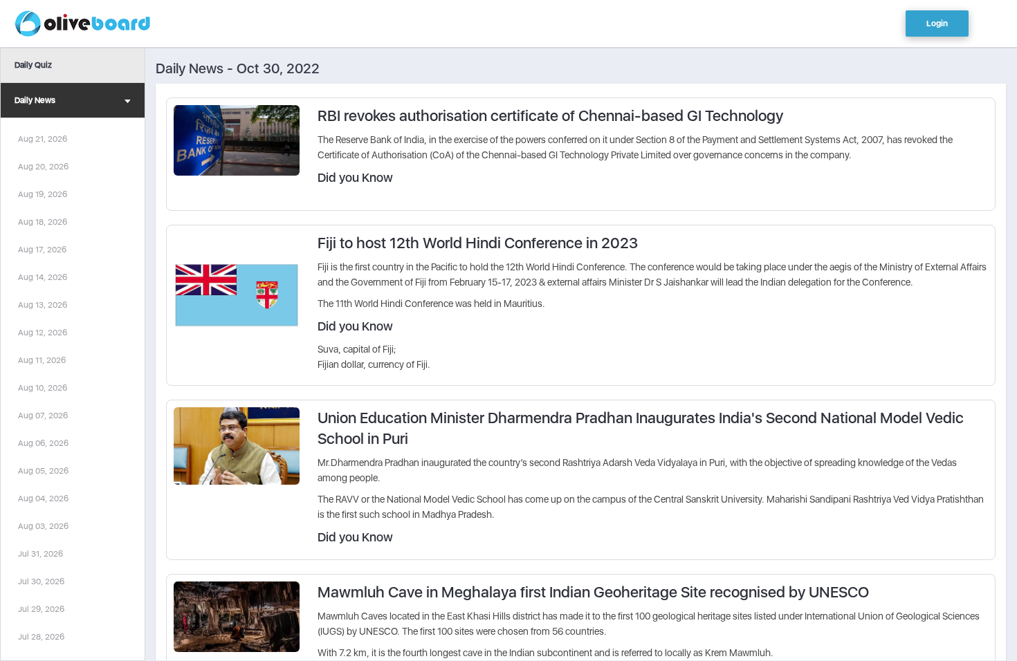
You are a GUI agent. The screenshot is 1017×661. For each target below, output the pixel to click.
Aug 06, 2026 (43, 443)
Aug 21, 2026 (42, 139)
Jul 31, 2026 (40, 554)
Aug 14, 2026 (42, 277)
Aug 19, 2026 (42, 194)
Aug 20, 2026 (43, 166)
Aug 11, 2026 (42, 360)
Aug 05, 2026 (43, 471)
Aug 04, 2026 (43, 498)
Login (937, 23)
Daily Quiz (33, 65)
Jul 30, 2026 (41, 581)
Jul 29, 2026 (41, 609)
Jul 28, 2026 (41, 637)
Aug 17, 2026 (42, 249)
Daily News (35, 100)
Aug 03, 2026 (43, 526)
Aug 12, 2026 (42, 332)
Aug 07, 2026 (43, 415)
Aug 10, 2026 (42, 388)
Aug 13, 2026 (42, 305)
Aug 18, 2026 (42, 222)
